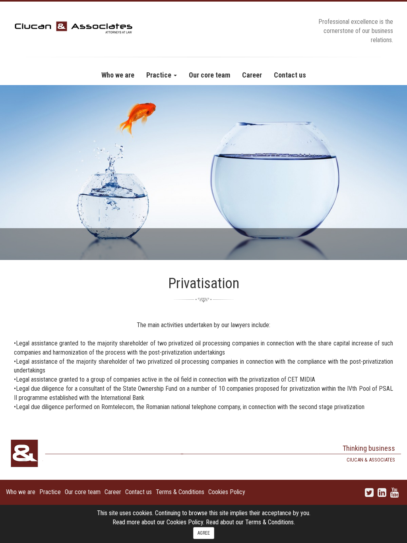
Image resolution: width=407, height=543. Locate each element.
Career (113, 492)
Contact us (138, 492)
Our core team (83, 492)
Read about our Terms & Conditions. (250, 522)
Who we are (20, 492)
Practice (50, 492)
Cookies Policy (226, 492)
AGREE (204, 533)
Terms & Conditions (180, 492)
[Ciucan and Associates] (73, 27)
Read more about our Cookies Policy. (159, 522)
